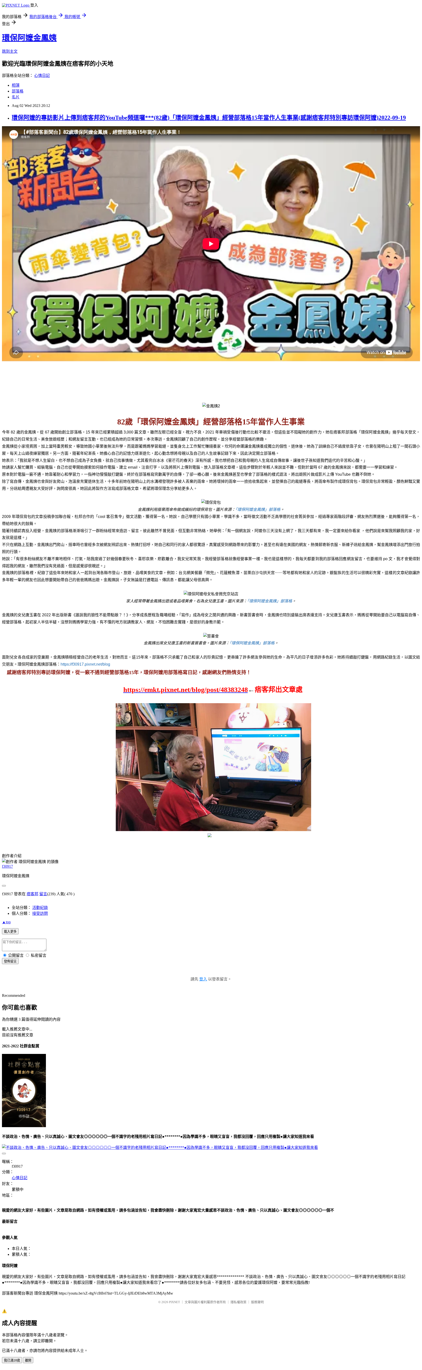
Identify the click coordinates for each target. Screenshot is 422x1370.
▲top (6, 922)
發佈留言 (10, 961)
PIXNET (174, 1302)
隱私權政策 (238, 1302)
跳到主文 (10, 51)
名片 (16, 97)
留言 (43, 894)
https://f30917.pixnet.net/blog (85, 664)
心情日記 (42, 75)
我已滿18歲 (12, 1360)
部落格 (17, 91)
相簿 (16, 85)
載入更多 (10, 931)
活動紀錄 (40, 908)
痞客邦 (32, 894)
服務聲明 (257, 1302)
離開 (28, 1360)
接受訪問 (40, 913)
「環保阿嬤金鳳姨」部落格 (257, 509)
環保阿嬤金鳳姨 (29, 37)
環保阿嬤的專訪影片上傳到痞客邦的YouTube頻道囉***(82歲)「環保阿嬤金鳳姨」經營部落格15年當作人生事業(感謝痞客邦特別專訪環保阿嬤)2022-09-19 (209, 117)
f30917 (7, 866)
